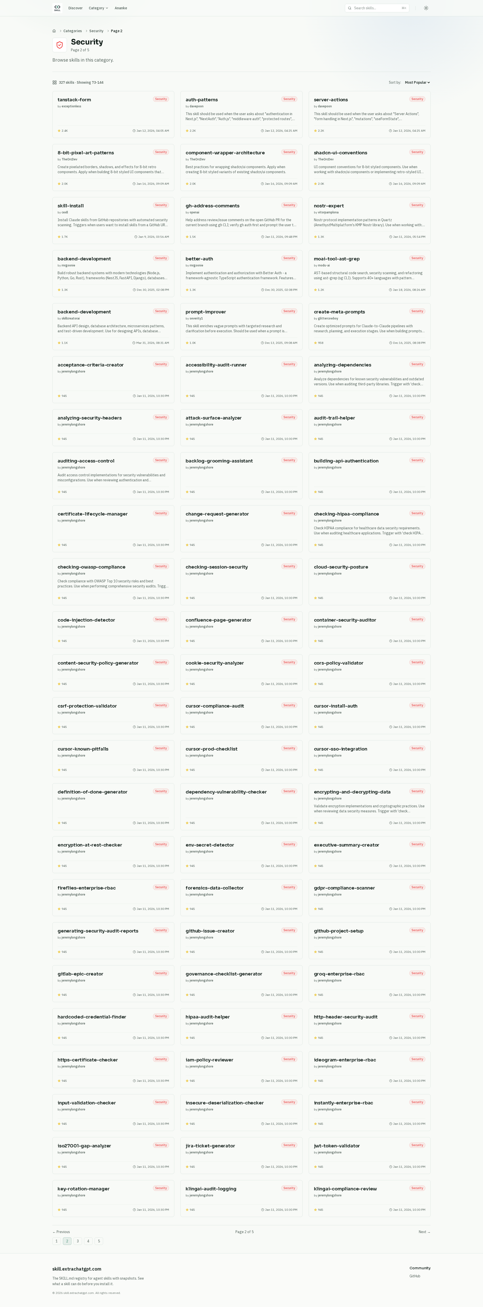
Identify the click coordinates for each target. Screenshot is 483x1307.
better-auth (199, 259)
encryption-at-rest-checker (90, 845)
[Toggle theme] (426, 8)
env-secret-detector (210, 845)
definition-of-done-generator (93, 792)
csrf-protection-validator (87, 706)
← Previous (61, 1232)
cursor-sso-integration (340, 749)
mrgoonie (68, 265)
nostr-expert (329, 206)
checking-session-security (217, 567)
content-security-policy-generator (98, 663)
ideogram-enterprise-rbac (345, 1060)
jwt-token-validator (337, 1146)
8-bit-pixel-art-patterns (86, 153)
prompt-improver (206, 312)
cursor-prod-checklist (211, 749)
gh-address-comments (212, 206)
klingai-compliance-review (345, 1189)
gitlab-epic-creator (80, 974)
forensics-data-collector (215, 888)
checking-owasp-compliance (92, 567)
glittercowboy (328, 318)
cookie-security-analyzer (215, 663)
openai (194, 212)
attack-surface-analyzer (214, 418)
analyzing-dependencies (342, 365)
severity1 (196, 318)
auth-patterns (202, 100)
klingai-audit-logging (211, 1189)
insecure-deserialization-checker (225, 1103)
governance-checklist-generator (224, 974)
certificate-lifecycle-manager (93, 514)
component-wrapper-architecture (225, 153)
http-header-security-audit (346, 1017)
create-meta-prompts (339, 312)
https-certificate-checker (88, 1060)
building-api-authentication (346, 461)
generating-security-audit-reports (98, 931)
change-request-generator (217, 514)
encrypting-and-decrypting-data (352, 792)
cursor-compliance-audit (215, 706)
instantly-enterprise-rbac (343, 1103)
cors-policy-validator (339, 663)
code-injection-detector (86, 620)
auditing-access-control (86, 461)
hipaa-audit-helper (208, 1017)
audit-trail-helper (334, 418)
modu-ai (324, 265)
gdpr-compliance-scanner (344, 888)
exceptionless (71, 106)
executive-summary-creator (347, 845)
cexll (65, 212)
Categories (72, 31)
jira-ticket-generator (210, 1146)
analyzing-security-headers (90, 418)
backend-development (84, 259)
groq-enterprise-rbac (339, 974)
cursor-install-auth (336, 706)
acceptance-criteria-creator (91, 365)
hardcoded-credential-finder (92, 1017)
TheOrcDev (69, 159)
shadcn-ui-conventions (340, 153)
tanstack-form (74, 100)
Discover (75, 8)
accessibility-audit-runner (216, 365)
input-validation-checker (87, 1103)
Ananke (121, 8)
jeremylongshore (73, 371)
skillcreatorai (71, 318)
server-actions (331, 100)
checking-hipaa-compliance (346, 514)
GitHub (415, 1276)
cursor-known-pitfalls (83, 749)
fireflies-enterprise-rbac (87, 888)
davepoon (197, 106)
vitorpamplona (328, 212)
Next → (425, 1232)
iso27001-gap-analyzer (84, 1146)
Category (96, 8)
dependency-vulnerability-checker (226, 792)
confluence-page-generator (219, 620)
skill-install (71, 206)
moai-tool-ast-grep (337, 259)
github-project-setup (339, 931)
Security (96, 31)
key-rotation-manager (83, 1189)
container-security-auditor (345, 620)
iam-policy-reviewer (209, 1060)
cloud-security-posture (341, 567)
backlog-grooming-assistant (219, 461)
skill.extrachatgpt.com (76, 1269)
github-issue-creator (210, 931)
